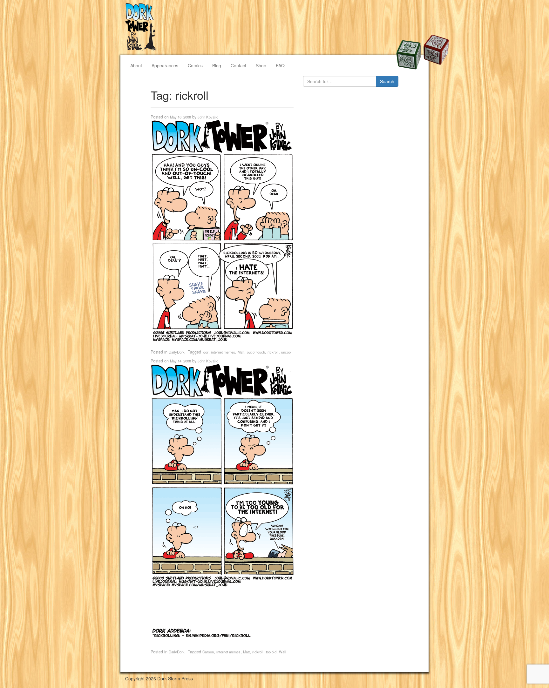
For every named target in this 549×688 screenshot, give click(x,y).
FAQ (280, 65)
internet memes (223, 351)
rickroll (273, 351)
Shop (261, 65)
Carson (208, 651)
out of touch (256, 351)
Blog (216, 65)
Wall (282, 651)
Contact (238, 65)
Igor (205, 351)
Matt (241, 351)
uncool (286, 351)
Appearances (165, 65)
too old (271, 651)
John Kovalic (208, 116)
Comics (195, 65)
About (136, 65)
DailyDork (177, 351)
